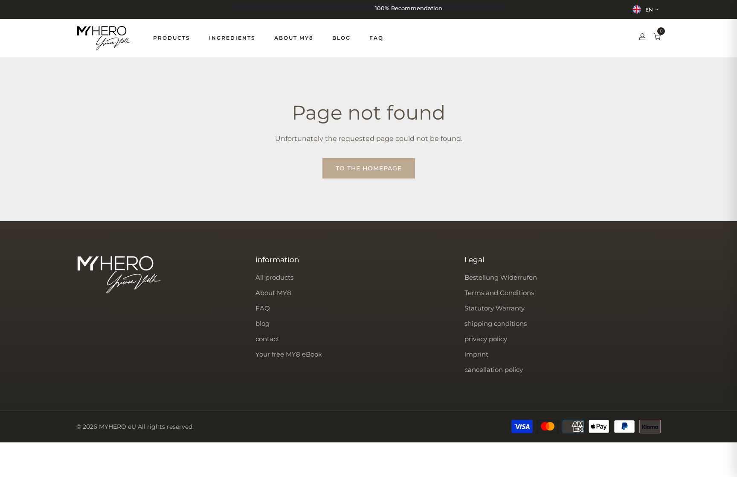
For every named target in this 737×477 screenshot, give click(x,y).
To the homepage (369, 168)
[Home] (104, 38)
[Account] (642, 38)
